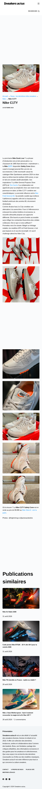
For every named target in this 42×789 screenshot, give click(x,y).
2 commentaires (20, 719)
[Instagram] (9, 779)
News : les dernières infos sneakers (23, 96)
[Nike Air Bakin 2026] (21, 598)
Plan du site (30, 769)
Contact (5, 769)
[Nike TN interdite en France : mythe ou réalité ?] (21, 666)
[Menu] (38, 3)
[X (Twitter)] (6, 779)
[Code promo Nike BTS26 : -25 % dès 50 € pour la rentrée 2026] (21, 631)
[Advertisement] (21, 37)
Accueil (5, 96)
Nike (4, 99)
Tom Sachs (14, 185)
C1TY (10, 166)
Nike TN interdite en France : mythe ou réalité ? (19, 680)
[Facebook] (3, 779)
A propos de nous (17, 769)
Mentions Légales (9, 772)
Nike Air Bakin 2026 (9, 612)
